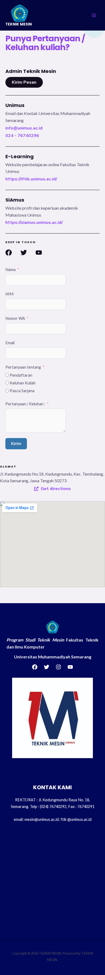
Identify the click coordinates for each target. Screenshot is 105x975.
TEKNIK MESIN (18, 24)
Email (10, 342)
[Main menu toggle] (94, 15)
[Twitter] (46, 667)
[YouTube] (70, 667)
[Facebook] (34, 667)
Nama (10, 269)
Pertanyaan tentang (23, 367)
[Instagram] (58, 667)
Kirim (16, 444)
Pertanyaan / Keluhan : (25, 404)
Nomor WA (15, 318)
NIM (9, 294)
